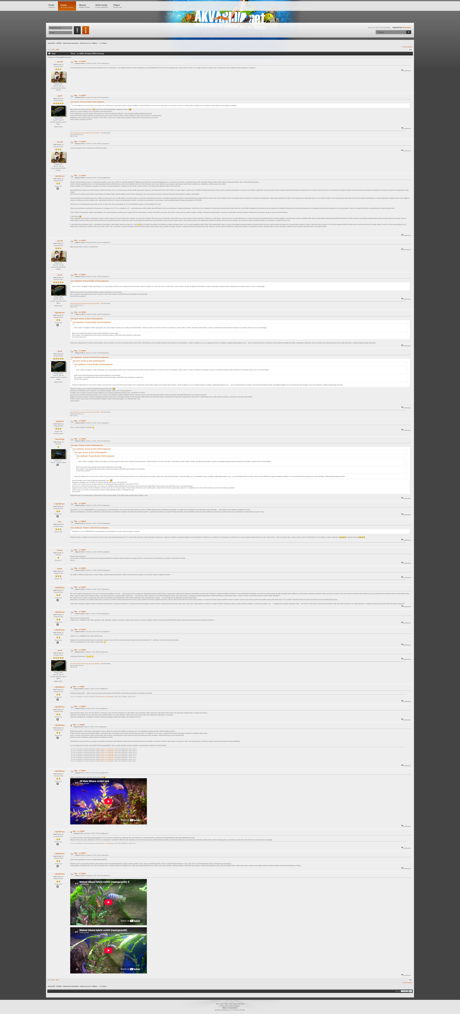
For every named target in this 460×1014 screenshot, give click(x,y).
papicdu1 (60, 421)
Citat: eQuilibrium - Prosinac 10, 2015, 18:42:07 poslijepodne (90, 357)
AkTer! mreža (101, 6)
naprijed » (410, 47)
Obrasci (84, 6)
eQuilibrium (60, 176)
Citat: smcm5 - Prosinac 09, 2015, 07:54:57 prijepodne (87, 102)
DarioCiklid (59, 439)
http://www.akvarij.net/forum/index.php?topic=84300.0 (85, 133)
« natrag (404, 47)
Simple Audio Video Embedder (230, 1006)
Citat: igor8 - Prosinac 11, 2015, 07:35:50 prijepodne (87, 445)
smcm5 (60, 62)
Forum (67, 6)
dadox (59, 569)
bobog (60, 550)
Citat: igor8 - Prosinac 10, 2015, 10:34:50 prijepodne (87, 318)
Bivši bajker (407, 27)
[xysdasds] (58, 465)
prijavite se (103, 696)
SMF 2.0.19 (219, 1004)
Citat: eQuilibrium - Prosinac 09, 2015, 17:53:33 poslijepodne (90, 281)
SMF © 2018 (228, 1004)
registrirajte (111, 696)
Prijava (117, 6)
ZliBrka (94, 43)
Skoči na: (397, 991)
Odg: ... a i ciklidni (80, 61)
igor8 (60, 96)
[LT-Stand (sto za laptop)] (58, 189)
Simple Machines (238, 1004)
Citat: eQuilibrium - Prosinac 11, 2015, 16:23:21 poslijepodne (89, 527)
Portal (52, 6)
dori (59, 522)
